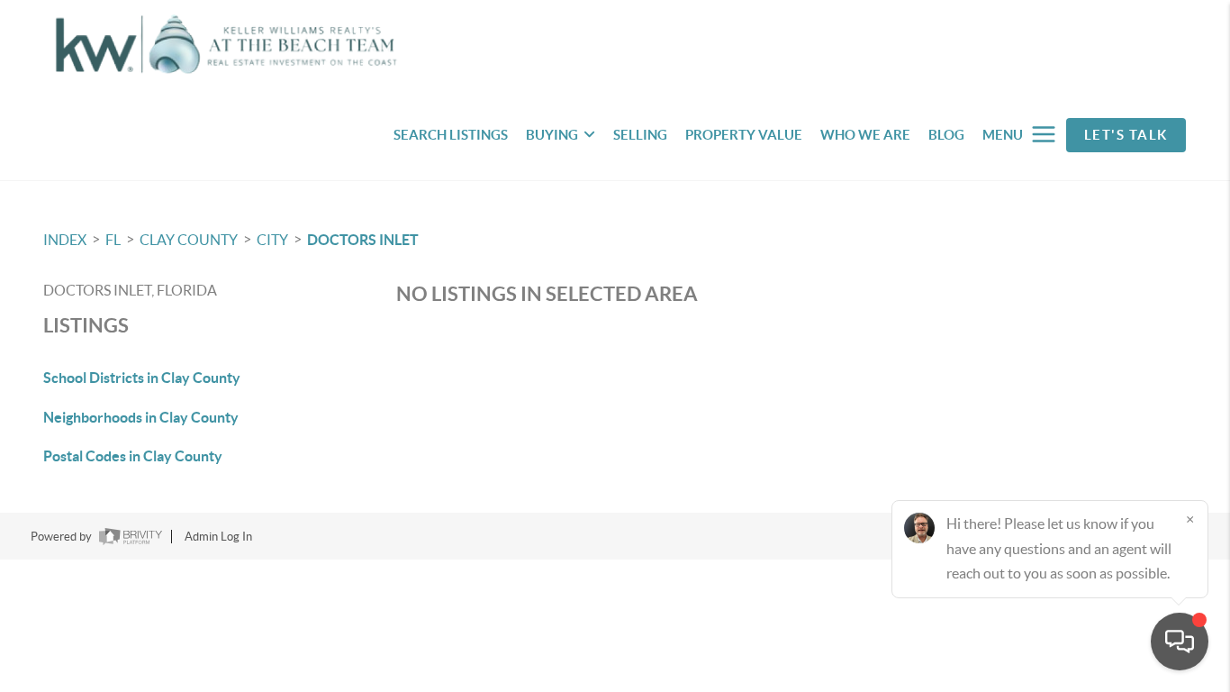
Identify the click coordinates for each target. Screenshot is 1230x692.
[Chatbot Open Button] (1179, 641)
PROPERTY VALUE (743, 134)
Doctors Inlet (363, 240)
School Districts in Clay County (141, 377)
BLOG (946, 134)
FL (113, 240)
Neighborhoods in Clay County (141, 417)
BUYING (552, 134)
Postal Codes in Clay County (132, 456)
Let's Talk (1126, 134)
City (272, 240)
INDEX (64, 240)
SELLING (640, 134)
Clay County (189, 240)
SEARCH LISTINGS (450, 134)
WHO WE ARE (865, 134)
